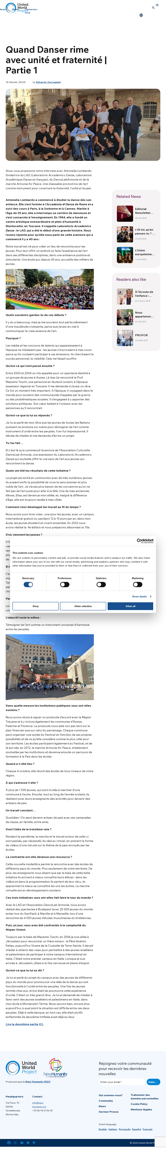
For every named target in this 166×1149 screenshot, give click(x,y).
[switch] (64, 584)
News (102, 1106)
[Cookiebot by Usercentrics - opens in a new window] (139, 541)
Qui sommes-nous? (111, 1095)
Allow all (130, 606)
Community (106, 1100)
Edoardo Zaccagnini (48, 82)
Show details (139, 596)
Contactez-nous (31, 11)
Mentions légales (141, 1109)
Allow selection (83, 606)
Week (15, 9)
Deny (36, 606)
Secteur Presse (109, 1111)
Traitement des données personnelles (145, 1096)
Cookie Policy (139, 1104)
